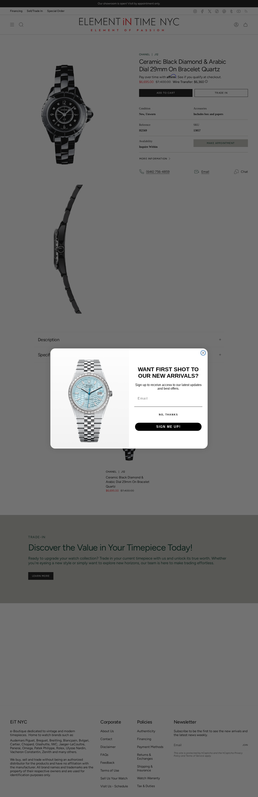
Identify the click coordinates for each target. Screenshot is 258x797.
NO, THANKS (168, 414)
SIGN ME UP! (168, 426)
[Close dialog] (203, 352)
